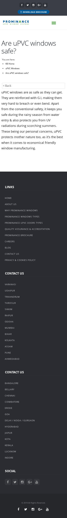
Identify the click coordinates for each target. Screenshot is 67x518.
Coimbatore (12, 401)
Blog (8, 247)
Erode (8, 408)
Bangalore (12, 383)
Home (8, 198)
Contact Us (12, 253)
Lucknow (10, 451)
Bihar (8, 334)
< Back (7, 86)
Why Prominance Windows (21, 210)
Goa (7, 414)
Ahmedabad (12, 358)
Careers (10, 241)
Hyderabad (12, 426)
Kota (8, 439)
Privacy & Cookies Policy (20, 260)
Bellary (9, 389)
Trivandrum (12, 296)
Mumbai (9, 327)
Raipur (9, 315)
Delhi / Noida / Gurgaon (20, 420)
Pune (8, 352)
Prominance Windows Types (22, 216)
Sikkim (8, 309)
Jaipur (8, 432)
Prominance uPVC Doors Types (24, 222)
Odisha (9, 321)
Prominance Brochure (19, 235)
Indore (9, 457)
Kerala (9, 445)
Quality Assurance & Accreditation (27, 229)
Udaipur (10, 290)
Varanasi (10, 284)
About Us (10, 204)
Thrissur (10, 303)
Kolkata (10, 340)
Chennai (10, 395)
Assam (9, 346)
